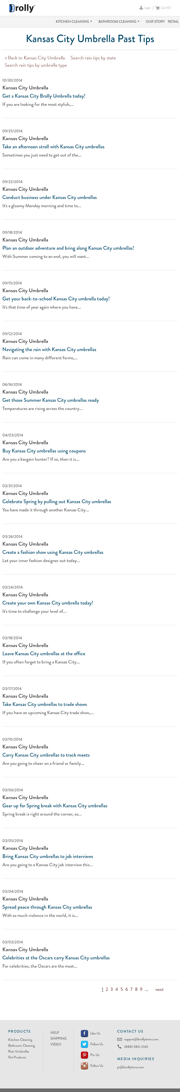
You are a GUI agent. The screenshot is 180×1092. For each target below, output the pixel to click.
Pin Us (94, 1055)
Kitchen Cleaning (20, 1039)
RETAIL (173, 21)
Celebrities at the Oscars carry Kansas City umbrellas (56, 957)
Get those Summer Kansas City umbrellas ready (50, 400)
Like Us (95, 1033)
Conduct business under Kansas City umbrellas (49, 197)
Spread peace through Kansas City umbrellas (47, 907)
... (146, 989)
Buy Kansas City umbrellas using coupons (44, 450)
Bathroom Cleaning (21, 1045)
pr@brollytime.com (130, 1067)
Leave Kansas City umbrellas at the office (43, 653)
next (159, 989)
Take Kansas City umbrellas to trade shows (44, 704)
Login (147, 8)
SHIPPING (58, 1038)
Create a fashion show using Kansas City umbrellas (52, 552)
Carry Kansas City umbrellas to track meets (46, 755)
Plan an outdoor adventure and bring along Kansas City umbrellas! (68, 248)
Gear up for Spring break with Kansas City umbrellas (54, 805)
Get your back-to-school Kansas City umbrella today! (56, 298)
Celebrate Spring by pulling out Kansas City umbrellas (56, 501)
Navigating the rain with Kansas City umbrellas (49, 349)
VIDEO (55, 1044)
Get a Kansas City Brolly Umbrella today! (43, 96)
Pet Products (17, 1057)
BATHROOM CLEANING (117, 21)
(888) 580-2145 (136, 1046)
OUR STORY (155, 21)
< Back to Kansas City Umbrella (35, 58)
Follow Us (96, 1044)
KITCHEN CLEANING (72, 21)
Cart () (166, 8)
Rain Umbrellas (18, 1051)
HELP (54, 1032)
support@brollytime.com (141, 1039)
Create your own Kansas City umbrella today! (47, 602)
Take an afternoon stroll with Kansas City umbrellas (53, 146)
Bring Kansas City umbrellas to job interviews (47, 856)
